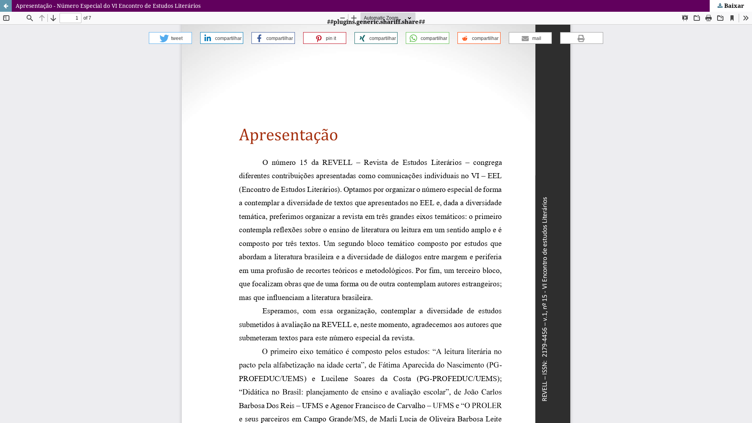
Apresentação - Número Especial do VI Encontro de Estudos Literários (108, 5)
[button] (170, 38)
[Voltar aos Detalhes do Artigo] (6, 6)
